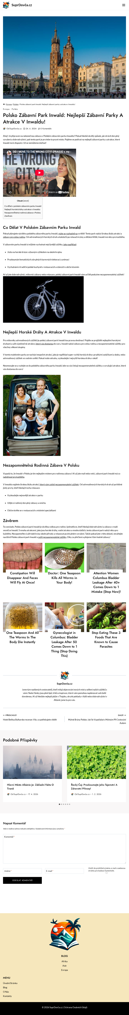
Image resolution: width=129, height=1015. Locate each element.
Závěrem (8, 216)
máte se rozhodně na (67, 233)
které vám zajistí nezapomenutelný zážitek (59, 484)
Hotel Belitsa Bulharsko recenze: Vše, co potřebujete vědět (30, 717)
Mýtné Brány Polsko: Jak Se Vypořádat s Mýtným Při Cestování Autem (97, 719)
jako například (69, 244)
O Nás (6, 991)
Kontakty (7, 996)
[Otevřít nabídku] (123, 5)
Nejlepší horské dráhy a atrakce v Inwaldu (22, 209)
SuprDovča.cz (16, 128)
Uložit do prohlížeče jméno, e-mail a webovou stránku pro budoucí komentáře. (106, 869)
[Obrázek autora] (4, 128)
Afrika (65, 961)
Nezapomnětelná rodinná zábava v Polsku (22, 212)
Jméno (8, 871)
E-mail (49, 871)
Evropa (6, 109)
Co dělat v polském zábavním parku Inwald (22, 206)
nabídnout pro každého (13, 477)
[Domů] (4, 104)
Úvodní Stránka (10, 983)
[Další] (122, 774)
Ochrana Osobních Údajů (75, 1007)
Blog (5, 987)
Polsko (15, 109)
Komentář (9, 836)
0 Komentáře (46, 128)
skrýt (26, 201)
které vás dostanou (44, 343)
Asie (64, 965)
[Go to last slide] (7, 774)
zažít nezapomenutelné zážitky (52, 537)
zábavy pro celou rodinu (14, 237)
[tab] (59, 804)
